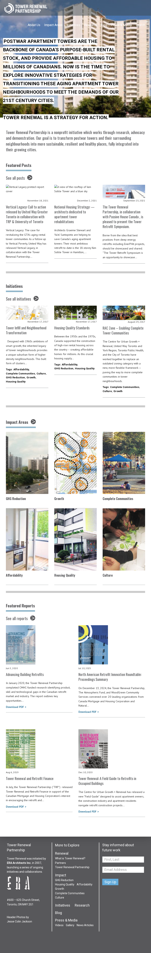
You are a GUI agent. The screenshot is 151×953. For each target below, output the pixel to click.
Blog (104, 25)
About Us (34, 25)
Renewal (61, 853)
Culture (41, 373)
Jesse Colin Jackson (19, 921)
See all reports (17, 618)
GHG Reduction (15, 377)
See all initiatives (18, 299)
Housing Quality (16, 381)
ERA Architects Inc (19, 862)
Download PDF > (16, 707)
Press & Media (121, 25)
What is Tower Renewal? (70, 858)
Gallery (70, 925)
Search (140, 25)
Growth (31, 377)
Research (90, 25)
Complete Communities (20, 373)
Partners (60, 862)
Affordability (21, 369)
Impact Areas (53, 25)
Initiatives (73, 25)
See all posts (15, 178)
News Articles (85, 925)
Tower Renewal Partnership (25, 9)
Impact (60, 875)
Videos (59, 925)
